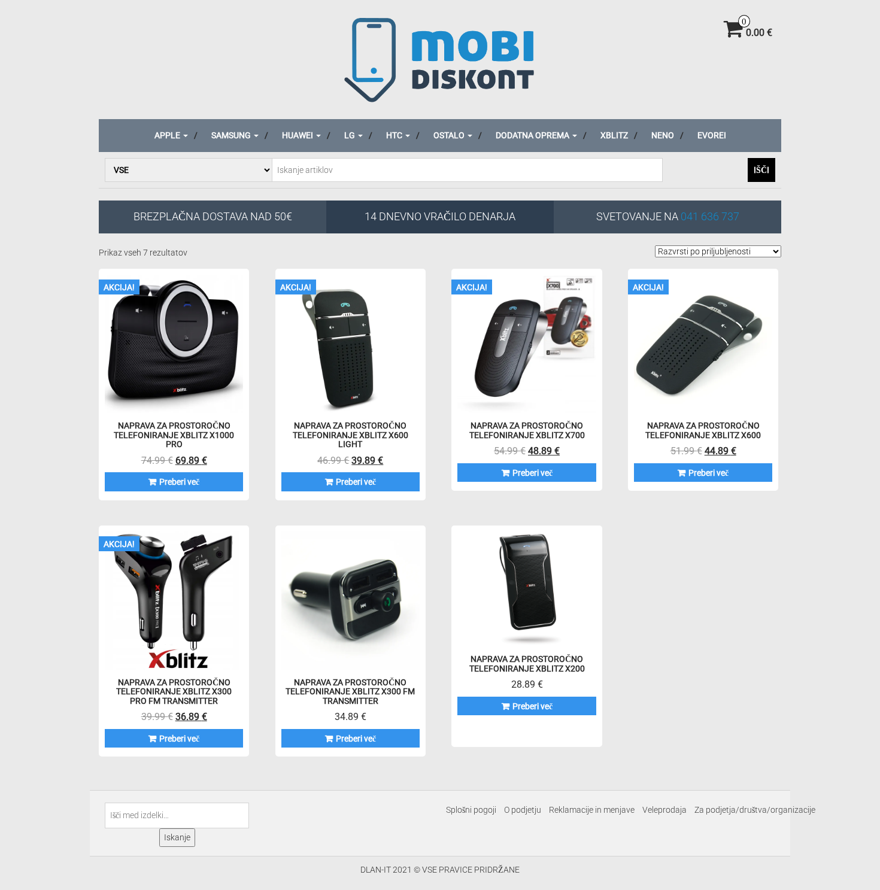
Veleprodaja (664, 810)
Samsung (232, 135)
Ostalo (449, 135)
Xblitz (614, 135)
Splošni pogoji (471, 810)
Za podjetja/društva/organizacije (754, 810)
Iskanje (177, 837)
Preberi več (179, 482)
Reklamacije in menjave (592, 810)
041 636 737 (710, 216)
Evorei (711, 135)
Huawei (298, 135)
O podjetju (522, 810)
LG (350, 135)
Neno (662, 135)
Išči (761, 170)
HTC (395, 135)
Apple (168, 135)
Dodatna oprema (533, 135)
